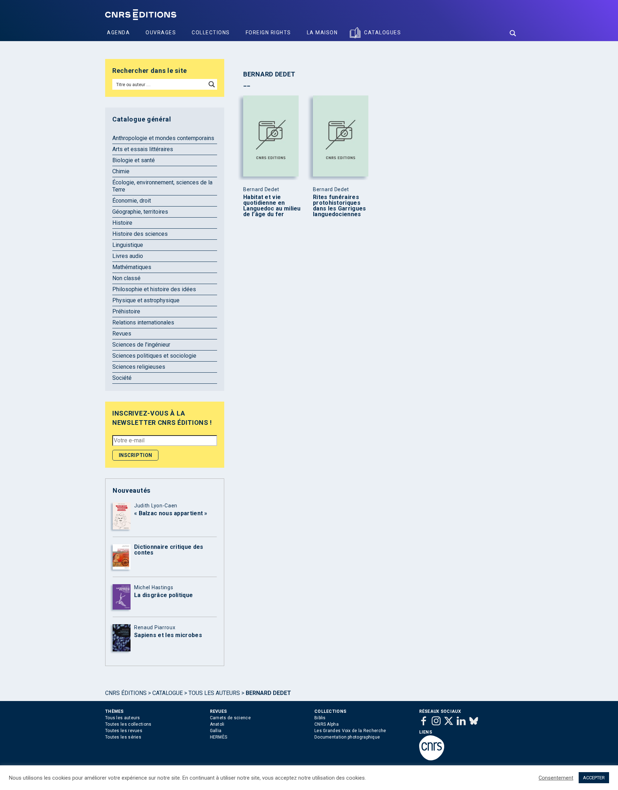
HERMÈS (218, 737)
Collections (211, 32)
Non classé (126, 278)
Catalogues (382, 32)
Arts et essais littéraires (142, 149)
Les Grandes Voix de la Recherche (350, 730)
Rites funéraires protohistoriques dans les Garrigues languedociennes (339, 205)
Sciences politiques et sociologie (154, 355)
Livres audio (127, 256)
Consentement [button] (556, 778)
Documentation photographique (347, 737)
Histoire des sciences (140, 233)
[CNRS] (431, 758)
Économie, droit (131, 200)
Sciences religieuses (138, 366)
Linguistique (127, 245)
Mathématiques (131, 267)
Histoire (122, 222)
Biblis (320, 717)
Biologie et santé (133, 160)
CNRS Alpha (326, 724)
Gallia (216, 730)
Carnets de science (230, 717)
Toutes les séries (123, 737)
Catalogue (167, 693)
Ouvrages (161, 32)
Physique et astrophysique (146, 300)
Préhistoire (126, 311)
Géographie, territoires (140, 211)
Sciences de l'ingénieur (141, 344)
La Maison (322, 32)
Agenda (118, 32)
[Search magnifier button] (512, 33)
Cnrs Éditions (126, 693)
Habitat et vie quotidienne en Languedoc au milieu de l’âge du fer (272, 205)
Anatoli (217, 724)
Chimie (120, 171)
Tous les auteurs (214, 693)
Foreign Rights (268, 32)
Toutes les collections (128, 724)
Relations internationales (143, 322)
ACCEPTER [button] (594, 777)
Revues (121, 333)
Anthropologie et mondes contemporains (163, 138)
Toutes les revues (123, 730)
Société (122, 377)
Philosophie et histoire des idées (154, 289)
